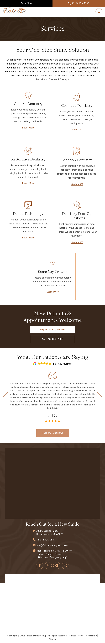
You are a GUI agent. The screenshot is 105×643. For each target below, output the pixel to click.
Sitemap (52, 639)
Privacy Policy (76, 635)
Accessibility (91, 635)
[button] (99, 11)
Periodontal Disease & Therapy (52, 79)
